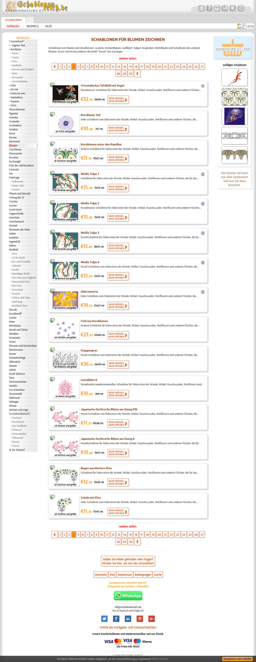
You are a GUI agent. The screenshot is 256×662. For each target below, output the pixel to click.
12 (113, 66)
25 (189, 66)
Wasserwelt (15, 393)
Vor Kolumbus (17, 389)
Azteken (13, 129)
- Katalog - (13, 26)
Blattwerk (14, 141)
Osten (12, 341)
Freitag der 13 (16, 197)
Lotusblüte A (89, 379)
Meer (15, 73)
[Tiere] (15, 446)
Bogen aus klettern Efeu (96, 468)
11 (107, 66)
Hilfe (48, 26)
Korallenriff (15, 313)
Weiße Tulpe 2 (90, 203)
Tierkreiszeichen (17, 381)
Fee (11, 173)
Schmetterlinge (17, 357)
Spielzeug (17, 301)
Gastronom (15, 209)
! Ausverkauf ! (16, 41)
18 (147, 66)
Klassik (13, 309)
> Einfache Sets (17, 93)
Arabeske (14, 121)
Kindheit (13, 249)
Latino (12, 317)
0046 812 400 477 (137, 583)
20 (159, 66)
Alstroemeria (89, 291)
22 (171, 66)
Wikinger (14, 401)
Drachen (13, 157)
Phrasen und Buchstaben (23, 345)
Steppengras (89, 350)
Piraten (16, 293)
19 (153, 66)
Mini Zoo (17, 285)
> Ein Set (13, 89)
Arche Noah (18, 257)
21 (165, 66)
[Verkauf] (201, 11)
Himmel (13, 225)
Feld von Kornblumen (94, 321)
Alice (14, 253)
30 (130, 73)
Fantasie (14, 169)
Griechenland (16, 221)
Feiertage (14, 177)
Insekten (13, 237)
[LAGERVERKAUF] (19, 414)
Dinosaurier (15, 153)
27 (202, 66)
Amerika (13, 117)
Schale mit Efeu (91, 497)
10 (101, 66)
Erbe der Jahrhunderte (21, 165)
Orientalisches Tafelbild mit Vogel (102, 85)
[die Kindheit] (19, 426)
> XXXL (13, 105)
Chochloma (15, 149)
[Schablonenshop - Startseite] (36, 11)
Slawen (13, 365)
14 (124, 66)
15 (130, 66)
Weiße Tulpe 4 (90, 262)
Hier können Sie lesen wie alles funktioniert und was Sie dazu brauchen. (234, 179)
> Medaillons (16, 97)
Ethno (15, 53)
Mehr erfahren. (160, 659)
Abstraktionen (17, 109)
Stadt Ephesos (17, 373)
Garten (13, 205)
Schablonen (13, 20)
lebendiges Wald (21, 273)
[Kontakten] (217, 11)
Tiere (11, 377)
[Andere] (17, 418)
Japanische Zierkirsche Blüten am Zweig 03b (109, 409)
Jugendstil (14, 241)
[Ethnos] (17, 430)
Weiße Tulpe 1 (90, 173)
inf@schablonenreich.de (128, 607)
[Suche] (232, 11)
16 (136, 66)
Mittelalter (15, 325)
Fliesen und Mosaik (19, 193)
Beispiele (33, 26)
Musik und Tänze (18, 329)
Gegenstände (16, 213)
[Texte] (15, 442)
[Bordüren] (18, 422)
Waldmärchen (19, 305)
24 (183, 66)
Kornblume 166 (90, 115)
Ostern (15, 189)
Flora (15, 61)
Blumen (13, 145)
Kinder (15, 269)
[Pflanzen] (17, 438)
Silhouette (14, 361)
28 (118, 73)
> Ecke (12, 85)
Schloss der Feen (21, 297)
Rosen (12, 353)
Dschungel (14, 161)
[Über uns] (209, 11)
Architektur (15, 125)
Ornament (17, 77)
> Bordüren (15, 49)
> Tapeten (14, 101)
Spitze (12, 369)
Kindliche (17, 65)
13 (118, 66)
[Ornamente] (19, 434)
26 (196, 66)
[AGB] (225, 11)
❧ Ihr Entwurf (17, 450)
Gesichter (14, 217)
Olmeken (13, 333)
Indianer (16, 265)
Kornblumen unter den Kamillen (101, 144)
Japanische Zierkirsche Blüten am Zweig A (108, 438)
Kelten (12, 245)
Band (12, 133)
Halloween (17, 181)
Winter (13, 405)
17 (141, 66)
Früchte (13, 201)
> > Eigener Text (17, 45)
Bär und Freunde (21, 261)
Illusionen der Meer (19, 229)
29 (124, 73)
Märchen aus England (24, 277)
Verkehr (13, 385)
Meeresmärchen (21, 281)
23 (177, 66)
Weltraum (14, 397)
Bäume (13, 137)
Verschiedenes (19, 81)
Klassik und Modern (23, 69)
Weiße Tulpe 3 (90, 232)
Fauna (15, 57)
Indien (12, 233)
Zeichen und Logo (18, 409)
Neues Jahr (18, 185)
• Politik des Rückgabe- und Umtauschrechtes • (128, 627)
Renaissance (16, 349)
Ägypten (13, 113)
